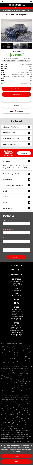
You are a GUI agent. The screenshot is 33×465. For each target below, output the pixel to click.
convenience (7, 208)
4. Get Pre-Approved (9, 144)
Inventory (15, 265)
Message (9, 247)
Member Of (15, 274)
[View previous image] (3, 46)
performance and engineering (13, 185)
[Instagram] (17, 302)
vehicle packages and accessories (14, 174)
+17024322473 (16, 290)
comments (6, 161)
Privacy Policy (19, 451)
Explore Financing (7, 109)
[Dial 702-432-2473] (5, 1)
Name (8, 220)
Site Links (15, 270)
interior (5, 197)
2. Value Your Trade (9, 133)
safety (5, 202)
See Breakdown (8, 155)
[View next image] (30, 46)
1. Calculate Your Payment (11, 127)
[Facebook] (15, 302)
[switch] (31, 1)
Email (8, 229)
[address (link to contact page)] (2, 1)
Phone (5, 238)
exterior (5, 191)
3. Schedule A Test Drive (11, 138)
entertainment (7, 179)
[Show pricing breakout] (23, 53)
